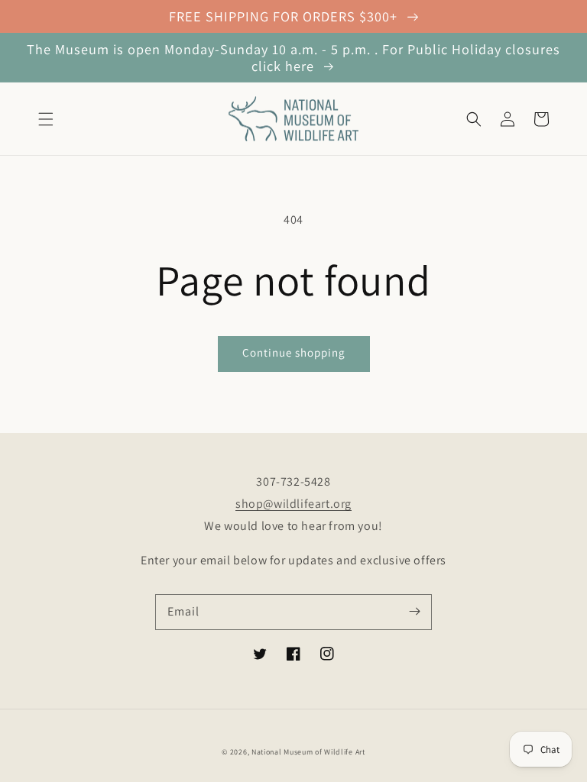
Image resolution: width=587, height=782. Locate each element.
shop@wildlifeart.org (293, 504)
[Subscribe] (414, 612)
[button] (46, 119)
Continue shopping (293, 352)
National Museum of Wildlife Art (308, 752)
